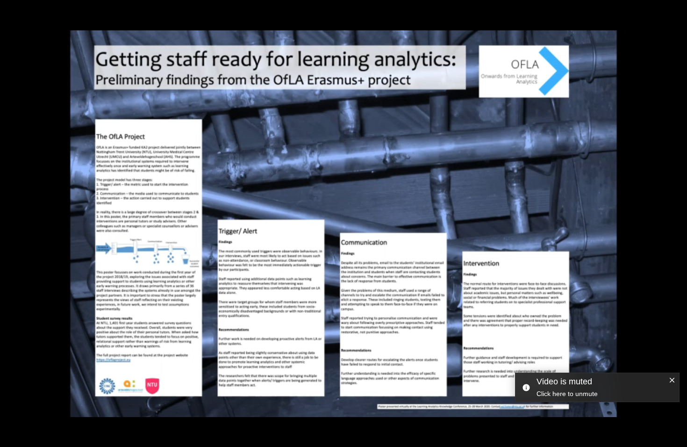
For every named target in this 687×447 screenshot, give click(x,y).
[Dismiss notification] (672, 380)
